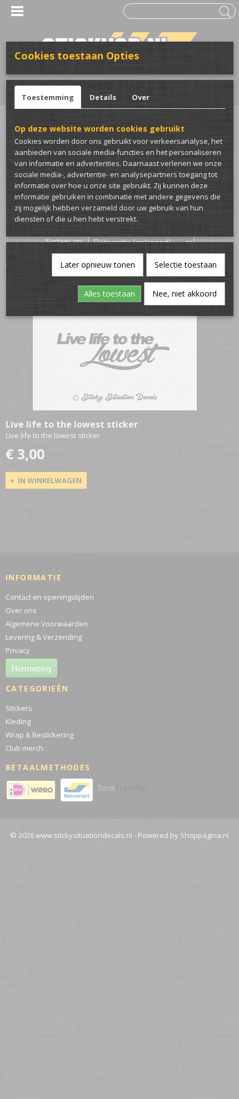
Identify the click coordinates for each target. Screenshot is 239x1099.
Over (141, 97)
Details (102, 97)
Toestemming (48, 97)
